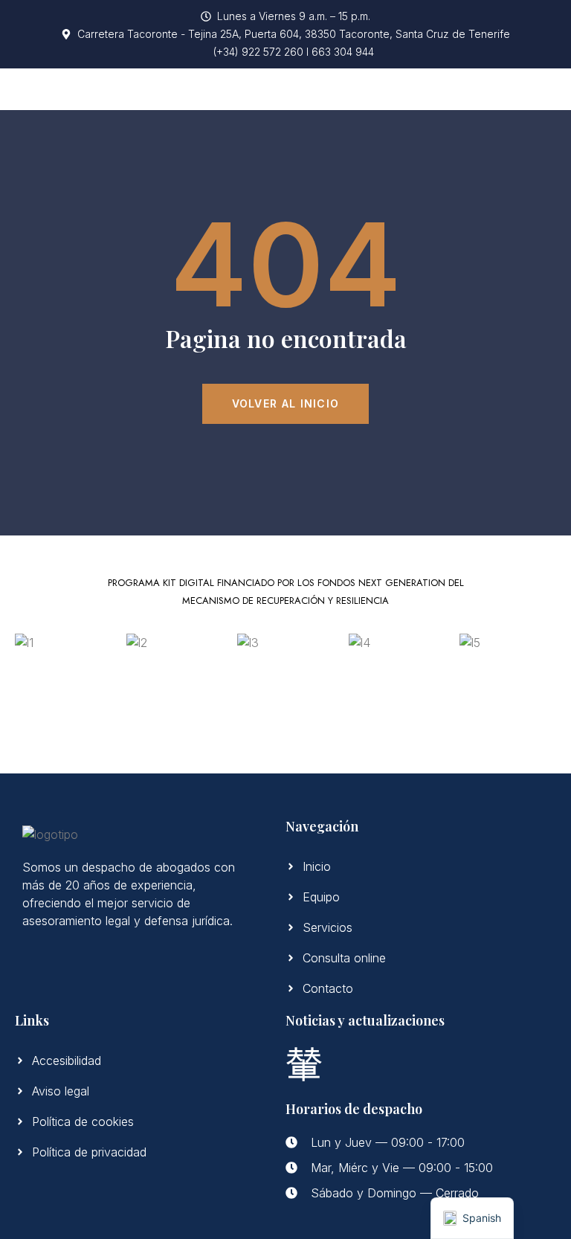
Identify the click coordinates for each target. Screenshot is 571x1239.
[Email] (304, 1062)
